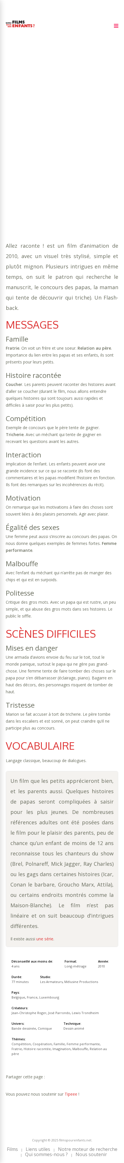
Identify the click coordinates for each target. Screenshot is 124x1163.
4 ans (72, 129)
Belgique (18, 997)
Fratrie (61, 146)
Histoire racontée (93, 146)
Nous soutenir (91, 1154)
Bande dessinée (42, 158)
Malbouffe (48, 152)
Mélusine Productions (81, 982)
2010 (26, 123)
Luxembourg (49, 997)
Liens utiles (38, 1149)
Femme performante (28, 146)
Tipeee (71, 1094)
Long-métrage (76, 966)
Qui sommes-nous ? (46, 1154)
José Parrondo (59, 1013)
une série (44, 939)
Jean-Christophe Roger (29, 1013)
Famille (96, 141)
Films (12, 1149)
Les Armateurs (51, 982)
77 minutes (34, 135)
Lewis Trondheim (85, 1013)
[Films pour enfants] (20, 28)
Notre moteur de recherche (87, 1149)
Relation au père (82, 152)
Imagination (19, 152)
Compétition (39, 141)
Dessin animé (73, 1028)
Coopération (70, 141)
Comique (71, 158)
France (32, 997)
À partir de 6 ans (25, 113)
